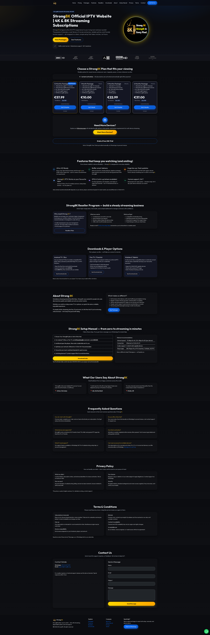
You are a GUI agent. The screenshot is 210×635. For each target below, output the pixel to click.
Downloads (108, 3)
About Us (108, 621)
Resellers (100, 3)
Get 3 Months (118, 107)
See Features (76, 40)
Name (109, 565)
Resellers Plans (69, 230)
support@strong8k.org (65, 567)
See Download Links (61, 274)
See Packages (114, 310)
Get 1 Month (91, 107)
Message (110, 588)
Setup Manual (123, 3)
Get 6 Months (145, 107)
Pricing (80, 3)
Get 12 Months (65, 107)
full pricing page (81, 128)
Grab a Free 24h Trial (105, 141)
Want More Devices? (105, 132)
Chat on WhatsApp (131, 626)
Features (93, 3)
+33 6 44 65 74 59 (65, 565)
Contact (143, 3)
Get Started (152, 3)
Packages (86, 3)
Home (74, 3)
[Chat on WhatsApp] (206, 631)
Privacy (131, 3)
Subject (110, 580)
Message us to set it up (130, 447)
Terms (137, 3)
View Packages (60, 40)
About (115, 3)
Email (109, 573)
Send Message (131, 604)
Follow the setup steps (104, 225)
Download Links (83, 358)
